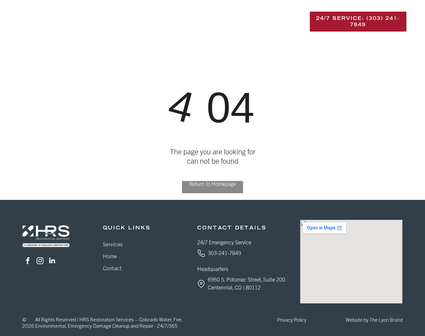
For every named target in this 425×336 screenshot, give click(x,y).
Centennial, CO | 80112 (234, 288)
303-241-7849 (224, 253)
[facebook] (27, 261)
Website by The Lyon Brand (374, 320)
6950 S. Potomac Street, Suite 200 (246, 280)
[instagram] (40, 261)
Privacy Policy (291, 320)
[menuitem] (118, 21)
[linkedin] (52, 261)
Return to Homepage (212, 184)
